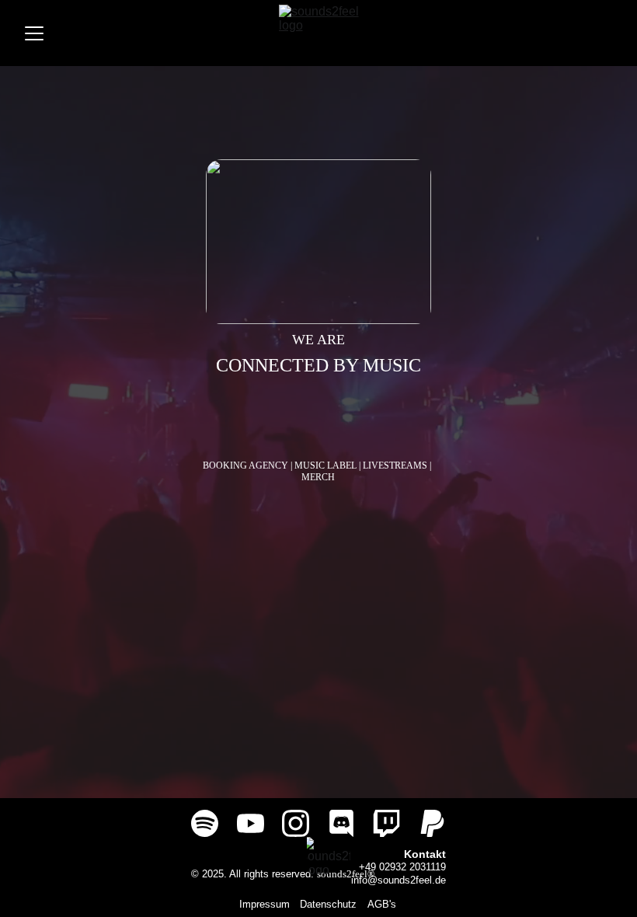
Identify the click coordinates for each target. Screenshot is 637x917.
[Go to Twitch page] (386, 823)
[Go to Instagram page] (295, 823)
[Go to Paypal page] (432, 823)
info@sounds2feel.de (398, 880)
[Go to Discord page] (341, 823)
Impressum (264, 904)
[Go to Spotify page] (204, 823)
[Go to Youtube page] (250, 823)
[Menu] (34, 33)
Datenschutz (328, 904)
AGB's (381, 904)
